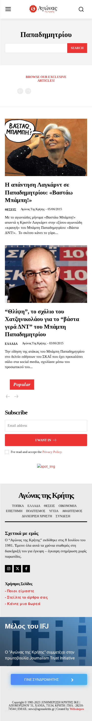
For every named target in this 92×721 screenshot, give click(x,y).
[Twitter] (17, 568)
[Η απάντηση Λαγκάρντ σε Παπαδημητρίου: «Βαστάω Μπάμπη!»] (46, 147)
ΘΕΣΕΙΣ (10, 209)
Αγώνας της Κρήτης (33, 209)
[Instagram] (8, 568)
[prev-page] (20, 91)
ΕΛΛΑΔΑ (11, 344)
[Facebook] (26, 568)
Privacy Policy (52, 452)
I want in (43, 440)
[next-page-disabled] (28, 91)
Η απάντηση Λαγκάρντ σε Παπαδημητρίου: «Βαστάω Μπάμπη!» (39, 192)
